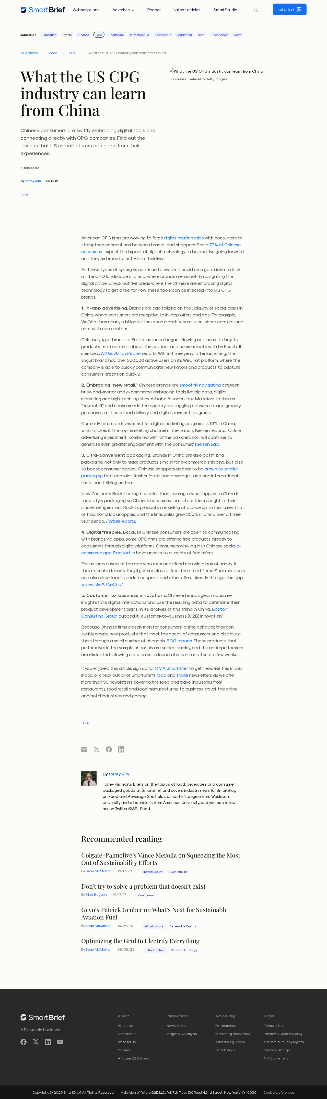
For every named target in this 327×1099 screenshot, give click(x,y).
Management (147, 895)
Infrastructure (139, 34)
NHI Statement (276, 1058)
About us (125, 1025)
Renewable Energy (183, 926)
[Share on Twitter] (96, 749)
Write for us (127, 1042)
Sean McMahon (98, 871)
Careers (124, 1050)
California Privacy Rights (284, 1042)
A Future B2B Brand (133, 1058)
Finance (83, 34)
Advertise (121, 9)
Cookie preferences (279, 1092)
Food (99, 34)
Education (49, 34)
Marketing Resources (232, 1033)
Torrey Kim (33, 180)
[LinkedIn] (48, 1042)
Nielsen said (207, 443)
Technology (220, 34)
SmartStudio (225, 9)
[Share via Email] (84, 749)
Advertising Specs (230, 1042)
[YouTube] (60, 1042)
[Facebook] (23, 1042)
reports (120, 520)
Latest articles (187, 9)
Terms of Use (274, 1025)
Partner (154, 9)
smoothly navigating (200, 384)
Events (67, 34)
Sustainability (178, 871)
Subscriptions (86, 9)
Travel (238, 34)
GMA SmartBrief (171, 668)
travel (182, 675)
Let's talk (286, 9)
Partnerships (225, 1025)
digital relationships (184, 237)
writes (102, 584)
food (161, 675)
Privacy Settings (277, 1050)
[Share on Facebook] (109, 749)
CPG (73, 52)
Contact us (127, 1033)
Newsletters (176, 1025)
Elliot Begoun (96, 894)
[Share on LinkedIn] (121, 749)
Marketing (184, 34)
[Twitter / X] (36, 1042)
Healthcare (116, 34)
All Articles (29, 52)
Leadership (163, 34)
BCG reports (179, 640)
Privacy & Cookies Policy (283, 1033)
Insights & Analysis (182, 1033)
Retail (202, 34)
